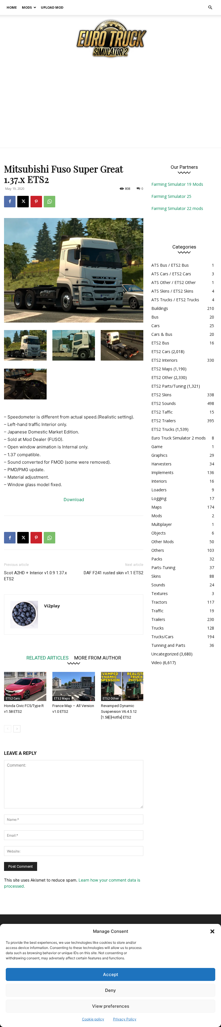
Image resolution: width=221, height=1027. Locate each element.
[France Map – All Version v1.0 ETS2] (73, 686)
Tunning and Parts (168, 645)
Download (74, 499)
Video (156, 662)
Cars (155, 325)
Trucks (157, 628)
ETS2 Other (111, 698)
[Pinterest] (36, 201)
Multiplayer (161, 524)
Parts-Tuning (163, 567)
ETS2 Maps (62, 698)
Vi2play (52, 606)
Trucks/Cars (162, 636)
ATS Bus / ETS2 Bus (170, 265)
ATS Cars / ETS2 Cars (171, 273)
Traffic (157, 610)
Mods (27, 7)
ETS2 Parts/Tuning (168, 386)
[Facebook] (10, 201)
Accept (110, 974)
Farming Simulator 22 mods (177, 208)
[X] (23, 201)
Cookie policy (93, 1019)
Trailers (158, 619)
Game (157, 446)
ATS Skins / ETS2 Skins (172, 291)
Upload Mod (52, 7)
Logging (158, 498)
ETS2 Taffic (162, 412)
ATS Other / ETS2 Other (173, 282)
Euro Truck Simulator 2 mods (178, 438)
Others (157, 550)
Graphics (159, 455)
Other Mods (162, 541)
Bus (155, 317)
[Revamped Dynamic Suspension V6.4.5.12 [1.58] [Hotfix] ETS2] (122, 686)
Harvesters (161, 464)
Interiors (159, 481)
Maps (156, 507)
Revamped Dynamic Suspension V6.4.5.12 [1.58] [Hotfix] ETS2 (119, 711)
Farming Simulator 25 (171, 196)
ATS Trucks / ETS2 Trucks (175, 299)
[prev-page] (7, 728)
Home (12, 7)
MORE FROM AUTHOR (97, 657)
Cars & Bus (161, 334)
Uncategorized (164, 654)
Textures (159, 593)
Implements (162, 472)
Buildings (159, 308)
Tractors (159, 602)
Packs (156, 559)
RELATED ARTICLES (47, 657)
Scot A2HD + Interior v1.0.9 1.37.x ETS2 (35, 575)
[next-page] (16, 728)
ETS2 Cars (13, 698)
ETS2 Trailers (163, 420)
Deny (110, 990)
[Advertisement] (110, 104)
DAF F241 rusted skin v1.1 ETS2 (113, 572)
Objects (158, 533)
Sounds (158, 585)
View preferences (110, 1006)
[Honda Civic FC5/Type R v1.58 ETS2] (25, 686)
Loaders (159, 489)
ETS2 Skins (161, 394)
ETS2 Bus (160, 343)
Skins (156, 576)
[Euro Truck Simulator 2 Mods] (110, 38)
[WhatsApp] (49, 201)
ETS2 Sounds (163, 403)
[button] (212, 931)
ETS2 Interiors (164, 360)
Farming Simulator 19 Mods (177, 184)
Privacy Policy (124, 1019)
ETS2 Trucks (162, 429)
